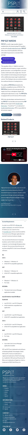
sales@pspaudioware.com (9, 422)
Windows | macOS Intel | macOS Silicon (14, 35)
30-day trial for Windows (8, 62)
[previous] (13, 141)
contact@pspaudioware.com (9, 418)
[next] (15, 141)
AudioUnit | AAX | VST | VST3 (14, 33)
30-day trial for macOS (8, 58)
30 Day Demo (17, 114)
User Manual (14, 36)
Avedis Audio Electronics (14, 48)
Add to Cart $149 (6, 114)
